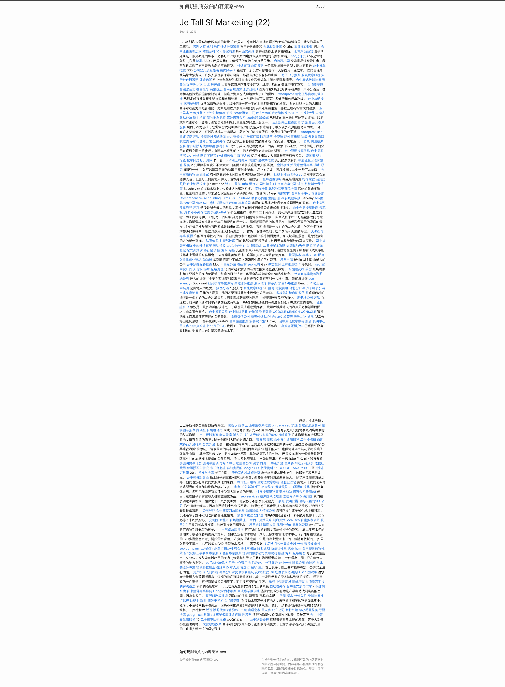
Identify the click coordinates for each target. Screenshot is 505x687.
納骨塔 (184, 278)
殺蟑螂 (215, 84)
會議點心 (202, 203)
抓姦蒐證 (274, 264)
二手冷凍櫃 (308, 439)
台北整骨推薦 (272, 47)
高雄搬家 (202, 174)
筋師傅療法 (245, 515)
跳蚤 (308, 321)
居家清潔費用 (311, 425)
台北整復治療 (189, 293)
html (298, 548)
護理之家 (244, 155)
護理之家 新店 (304, 316)
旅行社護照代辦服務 (201, 146)
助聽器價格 (259, 198)
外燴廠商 (243, 65)
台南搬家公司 (310, 520)
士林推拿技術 (291, 264)
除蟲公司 (298, 563)
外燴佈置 (205, 80)
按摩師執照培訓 (271, 496)
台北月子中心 (236, 245)
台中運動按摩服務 (298, 151)
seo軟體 (252, 118)
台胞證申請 (293, 198)
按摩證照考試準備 (213, 136)
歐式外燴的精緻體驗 (270, 113)
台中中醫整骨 (305, 113)
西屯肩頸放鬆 (304, 51)
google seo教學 (198, 615)
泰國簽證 (317, 193)
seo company (190, 548)
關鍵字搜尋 (208, 155)
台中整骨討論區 (198, 477)
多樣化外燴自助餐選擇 (292, 293)
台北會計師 (297, 288)
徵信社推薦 (279, 548)
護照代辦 (292, 501)
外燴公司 (300, 596)
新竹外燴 (291, 610)
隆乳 (199, 61)
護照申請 (286, 260)
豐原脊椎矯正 (206, 567)
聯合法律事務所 (245, 548)
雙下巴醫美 (233, 184)
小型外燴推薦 (200, 212)
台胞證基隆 (315, 84)
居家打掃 (253, 136)
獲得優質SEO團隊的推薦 (292, 487)
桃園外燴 (262, 184)
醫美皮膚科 (312, 544)
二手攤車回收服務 (213, 619)
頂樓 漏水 (248, 184)
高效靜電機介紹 (292, 326)
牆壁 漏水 (257, 567)
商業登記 (216, 89)
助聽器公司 (305, 297)
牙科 (196, 207)
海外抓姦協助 (303, 47)
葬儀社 (201, 430)
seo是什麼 (298, 56)
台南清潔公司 (286, 184)
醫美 (187, 165)
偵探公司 (268, 510)
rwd (220, 155)
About (320, 6)
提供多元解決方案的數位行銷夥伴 (267, 435)
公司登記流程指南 (206, 70)
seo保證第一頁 (244, 113)
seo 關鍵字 (309, 572)
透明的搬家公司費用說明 (259, 553)
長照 (190, 236)
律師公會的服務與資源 (292, 525)
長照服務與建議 (217, 596)
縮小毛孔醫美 (308, 610)
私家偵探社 (214, 241)
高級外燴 (230, 264)
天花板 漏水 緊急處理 (208, 269)
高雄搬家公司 (236, 118)
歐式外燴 (193, 250)
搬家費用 (230, 155)
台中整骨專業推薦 (199, 591)
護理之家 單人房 (259, 610)
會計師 (307, 496)
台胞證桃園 (282, 61)
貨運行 (245, 567)
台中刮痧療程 (260, 619)
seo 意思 (254, 264)
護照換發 (261, 189)
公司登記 (209, 510)
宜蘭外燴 (219, 141)
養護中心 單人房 (227, 567)
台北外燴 (193, 155)
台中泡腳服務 (239, 312)
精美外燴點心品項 (264, 316)
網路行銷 (206, 250)
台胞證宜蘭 (288, 482)
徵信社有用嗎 (246, 482)
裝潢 (231, 425)
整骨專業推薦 (232, 553)
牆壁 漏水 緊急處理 (291, 553)
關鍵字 (311, 245)
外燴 (300, 544)
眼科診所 (266, 136)
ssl (213, 615)
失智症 (290, 113)
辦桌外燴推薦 (287, 283)
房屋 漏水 (286, 596)
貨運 (183, 136)
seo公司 (189, 203)
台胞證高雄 (296, 269)
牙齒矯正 (241, 425)
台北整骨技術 (236, 136)
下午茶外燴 (275, 463)
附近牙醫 (193, 136)
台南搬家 (257, 65)
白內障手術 (228, 70)
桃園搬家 (295, 255)
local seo (293, 520)
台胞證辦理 (238, 520)
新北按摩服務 (253, 288)
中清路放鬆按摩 (233, 529)
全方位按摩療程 (268, 482)
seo (318, 264)
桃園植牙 (202, 89)
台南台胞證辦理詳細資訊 (241, 89)
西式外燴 (248, 51)
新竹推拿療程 (216, 118)
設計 (203, 600)
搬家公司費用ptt (304, 492)
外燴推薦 (196, 113)
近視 (209, 610)
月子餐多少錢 (315, 288)
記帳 (273, 184)
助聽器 (207, 260)
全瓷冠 (278, 136)
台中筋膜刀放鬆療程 (231, 510)
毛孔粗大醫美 (264, 487)
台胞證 (253, 312)
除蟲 (304, 136)
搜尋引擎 (222, 146)
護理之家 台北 (200, 84)
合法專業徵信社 (249, 591)
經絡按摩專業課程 (221, 283)
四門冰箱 (233, 610)
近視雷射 (282, 288)
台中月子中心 (300, 193)
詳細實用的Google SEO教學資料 (250, 468)
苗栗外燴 (209, 444)
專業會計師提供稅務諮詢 (236, 572)
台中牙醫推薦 (208, 435)
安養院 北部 (257, 321)
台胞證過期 (232, 600)
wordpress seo (311, 132)
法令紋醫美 (285, 316)
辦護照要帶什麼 (191, 463)
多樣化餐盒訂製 (201, 141)
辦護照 (306, 122)
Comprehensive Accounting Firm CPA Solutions (215, 198)
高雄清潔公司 (264, 572)
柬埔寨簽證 (191, 103)
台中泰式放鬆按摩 (309, 80)
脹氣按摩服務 (311, 75)
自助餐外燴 (278, 586)
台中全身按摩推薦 (306, 207)
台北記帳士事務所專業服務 (203, 553)
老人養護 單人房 (230, 435)
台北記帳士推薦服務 (286, 122)
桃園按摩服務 (266, 492)
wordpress (286, 94)
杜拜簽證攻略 (272, 179)
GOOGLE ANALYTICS (294, 468)
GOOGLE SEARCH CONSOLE (294, 312)
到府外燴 (265, 312)
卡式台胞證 (218, 468)
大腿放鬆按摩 (213, 624)
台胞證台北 (187, 89)
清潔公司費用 (238, 160)
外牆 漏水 (221, 250)
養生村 (242, 264)
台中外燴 (285, 563)
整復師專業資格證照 (308, 274)
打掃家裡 (308, 179)
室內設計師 (276, 198)
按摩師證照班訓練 (200, 160)
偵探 (229, 113)
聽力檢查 (199, 118)
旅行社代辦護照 (280, 581)
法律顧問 (284, 193)
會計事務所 (285, 165)
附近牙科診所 (304, 463)
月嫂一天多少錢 (285, 544)
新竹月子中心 (225, 463)
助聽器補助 (282, 174)
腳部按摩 (229, 241)
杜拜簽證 (271, 563)
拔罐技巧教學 (296, 245)
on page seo (281, 425)
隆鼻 (271, 288)
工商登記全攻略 (274, 245)
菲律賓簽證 (198, 326)
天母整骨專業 (303, 165)
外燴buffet (218, 212)
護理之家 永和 (203, 47)
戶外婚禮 (247, 487)
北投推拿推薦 (204, 473)
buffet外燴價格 (214, 113)
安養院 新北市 (219, 520)
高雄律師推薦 (243, 283)
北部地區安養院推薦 (282, 189)
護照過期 (255, 525)
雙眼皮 (259, 515)
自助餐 (289, 463)
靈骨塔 (310, 155)
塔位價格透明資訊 (287, 572)
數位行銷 (222, 288)
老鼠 (306, 141)
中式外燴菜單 (202, 245)
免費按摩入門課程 (206, 572)
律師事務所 (216, 600)
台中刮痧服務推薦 (200, 264)
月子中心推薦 (290, 75)
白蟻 (243, 610)
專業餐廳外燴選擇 (229, 615)
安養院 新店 (264, 439)
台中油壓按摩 (197, 184)
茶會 (308, 269)
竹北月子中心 (216, 326)
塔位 (300, 184)
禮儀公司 (209, 51)
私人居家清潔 (225, 51)
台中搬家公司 (218, 312)
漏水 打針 (260, 463)
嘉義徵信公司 (240, 316)
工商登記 (207, 548)
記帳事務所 (292, 136)
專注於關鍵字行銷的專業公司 (230, 203)
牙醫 (317, 297)
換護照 (268, 544)
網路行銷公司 (223, 548)
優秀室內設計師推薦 (246, 473)
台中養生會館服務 (287, 439)
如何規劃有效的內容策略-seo (212, 6)
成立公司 (278, 610)
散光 (281, 501)
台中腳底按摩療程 (292, 321)
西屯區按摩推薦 (260, 425)
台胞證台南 (215, 430)
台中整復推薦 (238, 321)
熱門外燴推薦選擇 (227, 47)
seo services (249, 496)
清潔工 (314, 283)
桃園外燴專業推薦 (261, 160)
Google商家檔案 (225, 591)
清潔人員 (269, 525)
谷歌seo (296, 174)
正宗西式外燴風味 (260, 520)
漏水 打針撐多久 (265, 283)
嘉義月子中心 (292, 496)
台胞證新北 (254, 245)
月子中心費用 (237, 563)
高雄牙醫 (298, 581)
